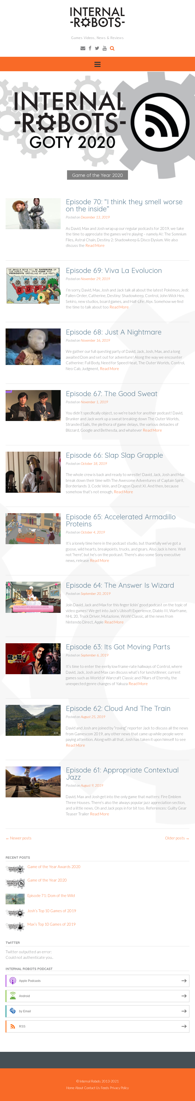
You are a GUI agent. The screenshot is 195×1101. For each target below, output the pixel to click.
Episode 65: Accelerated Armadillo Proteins (121, 520)
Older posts (177, 838)
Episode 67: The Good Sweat (111, 393)
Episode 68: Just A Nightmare (113, 331)
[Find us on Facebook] (90, 48)
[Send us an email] (82, 48)
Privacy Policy (119, 1088)
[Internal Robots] (97, 17)
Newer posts (18, 838)
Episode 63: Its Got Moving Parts (118, 646)
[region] (97, 126)
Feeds (105, 1088)
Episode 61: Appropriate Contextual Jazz (122, 773)
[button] (97, 126)
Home (70, 1088)
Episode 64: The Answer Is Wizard (120, 585)
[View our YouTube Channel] (105, 48)
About (79, 1088)
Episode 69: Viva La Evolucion (114, 270)
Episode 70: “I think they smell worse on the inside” (124, 205)
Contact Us (92, 1088)
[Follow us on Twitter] (97, 48)
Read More (95, 245)
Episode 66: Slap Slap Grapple (114, 455)
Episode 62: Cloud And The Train (118, 708)
